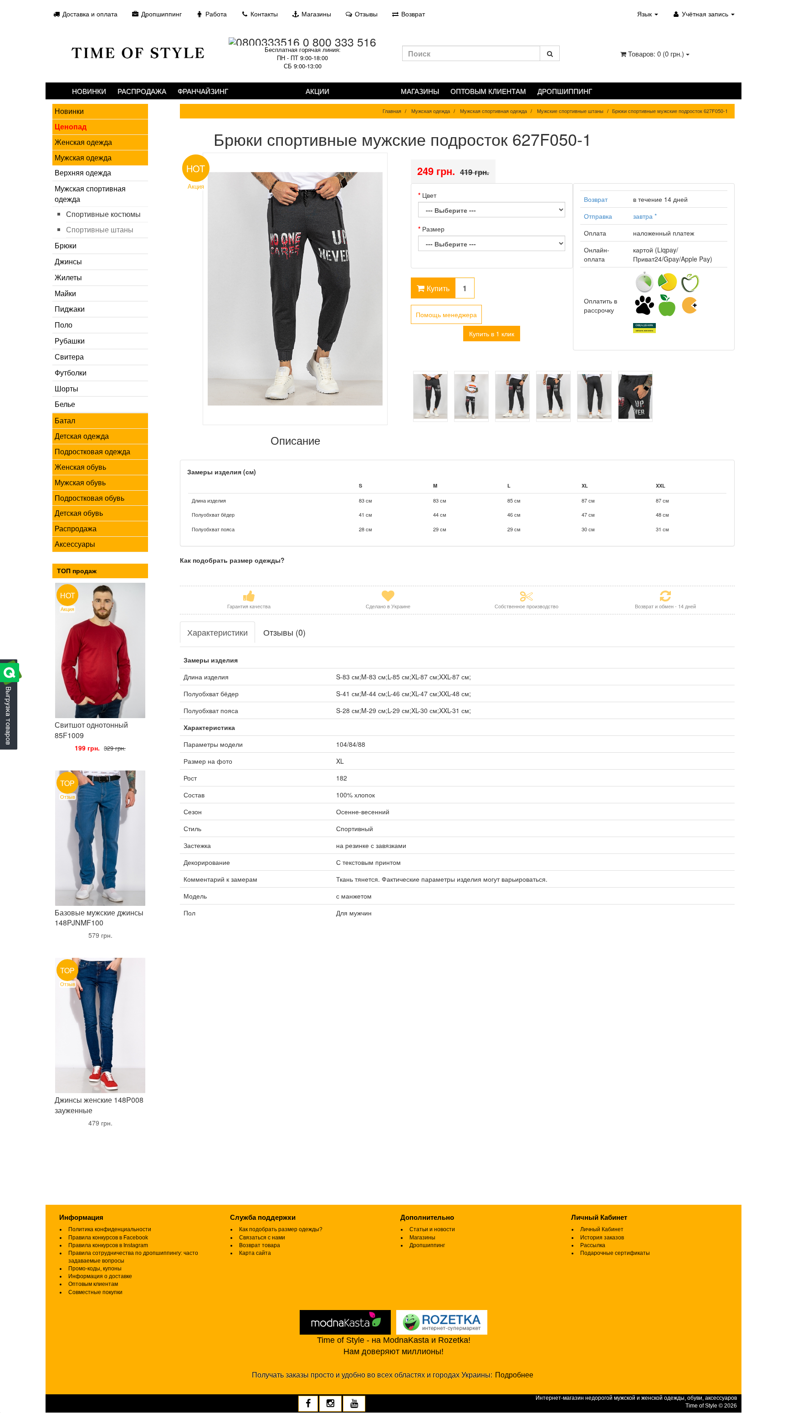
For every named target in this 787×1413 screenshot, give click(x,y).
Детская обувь (79, 513)
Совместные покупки (95, 1292)
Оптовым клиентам (488, 91)
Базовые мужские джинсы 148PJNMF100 (99, 917)
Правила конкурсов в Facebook (108, 1237)
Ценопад (71, 126)
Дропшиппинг (160, 13)
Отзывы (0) (284, 632)
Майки (65, 293)
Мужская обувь (80, 482)
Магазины (315, 13)
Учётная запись (705, 13)
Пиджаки (70, 308)
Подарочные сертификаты (615, 1253)
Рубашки (70, 340)
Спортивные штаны (99, 229)
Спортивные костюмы (103, 214)
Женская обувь (80, 467)
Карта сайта (255, 1253)
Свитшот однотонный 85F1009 (91, 729)
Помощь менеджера (446, 314)
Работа (215, 13)
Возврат (412, 13)
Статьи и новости (432, 1229)
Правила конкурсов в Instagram (108, 1245)
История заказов (602, 1237)
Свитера (69, 356)
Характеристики (217, 632)
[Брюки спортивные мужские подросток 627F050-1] (295, 289)
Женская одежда (83, 142)
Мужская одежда (83, 157)
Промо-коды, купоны (95, 1268)
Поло (63, 324)
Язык (645, 13)
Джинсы (68, 261)
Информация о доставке (100, 1276)
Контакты (263, 13)
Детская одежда (82, 436)
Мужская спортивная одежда (90, 193)
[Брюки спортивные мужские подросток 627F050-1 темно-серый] (430, 396)
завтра (645, 216)
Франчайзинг (203, 91)
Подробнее (514, 1375)
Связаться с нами (262, 1237)
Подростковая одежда (92, 451)
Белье (65, 404)
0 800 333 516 (339, 41)
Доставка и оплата (89, 13)
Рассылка (592, 1245)
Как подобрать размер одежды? (280, 1229)
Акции (317, 91)
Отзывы (365, 13)
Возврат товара (259, 1245)
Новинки (89, 91)
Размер (433, 228)
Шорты (66, 388)
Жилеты (68, 277)
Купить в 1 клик (491, 333)
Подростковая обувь (89, 498)
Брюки (66, 245)
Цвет (429, 195)
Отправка (598, 216)
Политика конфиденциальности (109, 1229)
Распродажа (142, 91)
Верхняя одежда (83, 172)
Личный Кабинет (601, 1229)
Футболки (71, 372)
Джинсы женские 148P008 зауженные (99, 1104)
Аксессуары (75, 544)
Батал (65, 420)
